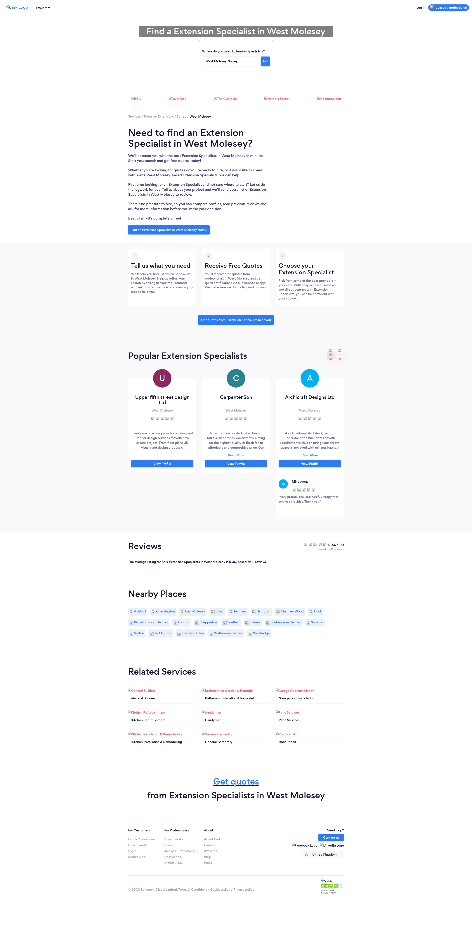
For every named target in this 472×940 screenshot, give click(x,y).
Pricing (169, 845)
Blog (207, 857)
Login (132, 851)
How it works (137, 845)
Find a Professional (141, 839)
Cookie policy (220, 889)
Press (208, 863)
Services (134, 116)
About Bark (212, 839)
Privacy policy (243, 889)
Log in (421, 7)
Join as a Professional (179, 851)
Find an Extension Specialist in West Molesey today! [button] (169, 230)
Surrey (181, 116)
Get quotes (236, 781)
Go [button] (265, 61)
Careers (209, 845)
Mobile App (137, 857)
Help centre (173, 857)
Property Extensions (159, 116)
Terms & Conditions (192, 889)
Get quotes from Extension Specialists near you (236, 320)
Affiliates (210, 851)
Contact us (331, 837)
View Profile (162, 464)
